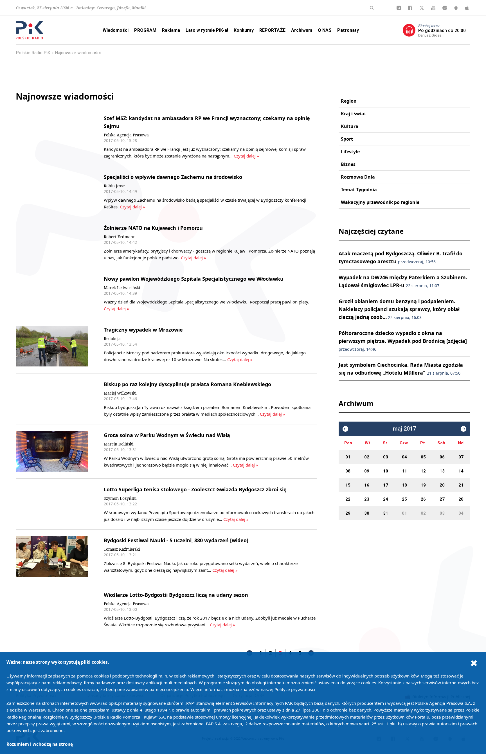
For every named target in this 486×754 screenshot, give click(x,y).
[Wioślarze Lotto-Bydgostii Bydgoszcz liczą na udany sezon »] (52, 609)
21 (461, 485)
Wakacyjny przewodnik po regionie (380, 202)
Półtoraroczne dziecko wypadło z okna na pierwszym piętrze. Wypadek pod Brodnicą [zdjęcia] (403, 341)
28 (461, 499)
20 (442, 485)
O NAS (325, 30)
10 (385, 471)
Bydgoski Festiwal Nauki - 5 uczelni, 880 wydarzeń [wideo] (176, 540)
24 (385, 499)
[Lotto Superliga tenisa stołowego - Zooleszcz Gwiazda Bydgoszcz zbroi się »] (52, 504)
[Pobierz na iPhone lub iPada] (467, 8)
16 (366, 485)
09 (366, 471)
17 (385, 485)
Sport (347, 139)
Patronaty (348, 30)
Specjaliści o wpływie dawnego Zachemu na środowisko (173, 177)
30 (366, 513)
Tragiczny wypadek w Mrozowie (143, 329)
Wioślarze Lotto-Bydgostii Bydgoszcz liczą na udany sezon (176, 594)
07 (461, 457)
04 (404, 457)
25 (404, 499)
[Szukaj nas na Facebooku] (410, 8)
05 (423, 457)
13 (442, 471)
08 (347, 471)
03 (385, 457)
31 (385, 513)
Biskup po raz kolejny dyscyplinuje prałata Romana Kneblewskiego (187, 384)
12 (423, 471)
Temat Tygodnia (359, 189)
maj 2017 (404, 429)
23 (366, 499)
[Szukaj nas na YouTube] (433, 8)
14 (461, 471)
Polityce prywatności (294, 689)
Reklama (171, 30)
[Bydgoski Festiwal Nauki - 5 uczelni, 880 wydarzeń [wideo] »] (52, 556)
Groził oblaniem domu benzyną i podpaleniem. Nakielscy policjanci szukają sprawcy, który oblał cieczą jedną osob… (399, 309)
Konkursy (244, 30)
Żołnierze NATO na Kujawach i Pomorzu (153, 227)
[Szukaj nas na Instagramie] (399, 8)
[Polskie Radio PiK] (29, 30)
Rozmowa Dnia (358, 177)
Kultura (349, 126)
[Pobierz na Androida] (456, 8)
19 (423, 485)
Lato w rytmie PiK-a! (207, 30)
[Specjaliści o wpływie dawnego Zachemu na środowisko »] (52, 191)
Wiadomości (116, 30)
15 (347, 485)
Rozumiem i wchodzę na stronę (39, 744)
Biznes (348, 164)
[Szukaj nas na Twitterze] (421, 8)
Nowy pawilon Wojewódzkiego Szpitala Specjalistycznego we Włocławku (194, 278)
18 (404, 485)
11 (404, 471)
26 (423, 499)
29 (347, 513)
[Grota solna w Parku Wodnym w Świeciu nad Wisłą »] (52, 451)
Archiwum (301, 30)
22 (347, 499)
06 (442, 457)
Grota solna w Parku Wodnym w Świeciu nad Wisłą (167, 435)
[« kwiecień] (345, 429)
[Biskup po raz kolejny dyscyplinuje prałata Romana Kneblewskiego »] (52, 398)
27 (442, 499)
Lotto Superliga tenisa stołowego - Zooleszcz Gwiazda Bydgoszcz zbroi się (195, 489)
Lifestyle (350, 151)
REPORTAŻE (272, 30)
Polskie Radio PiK (33, 52)
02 (366, 457)
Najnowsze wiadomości (78, 52)
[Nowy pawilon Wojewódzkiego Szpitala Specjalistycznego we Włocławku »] (52, 293)
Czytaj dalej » (246, 156)
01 (347, 457)
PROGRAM (145, 30)
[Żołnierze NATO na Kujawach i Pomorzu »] (52, 242)
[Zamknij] (474, 663)
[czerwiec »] (463, 429)
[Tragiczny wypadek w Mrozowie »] (52, 346)
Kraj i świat (353, 114)
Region (349, 101)
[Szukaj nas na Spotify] (444, 8)
